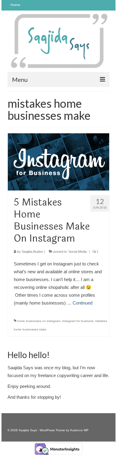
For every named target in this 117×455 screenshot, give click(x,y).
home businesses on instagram (38, 321)
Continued (82, 302)
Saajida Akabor (32, 251)
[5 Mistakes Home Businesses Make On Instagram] (58, 161)
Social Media (77, 251)
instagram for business (77, 321)
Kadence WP (79, 430)
